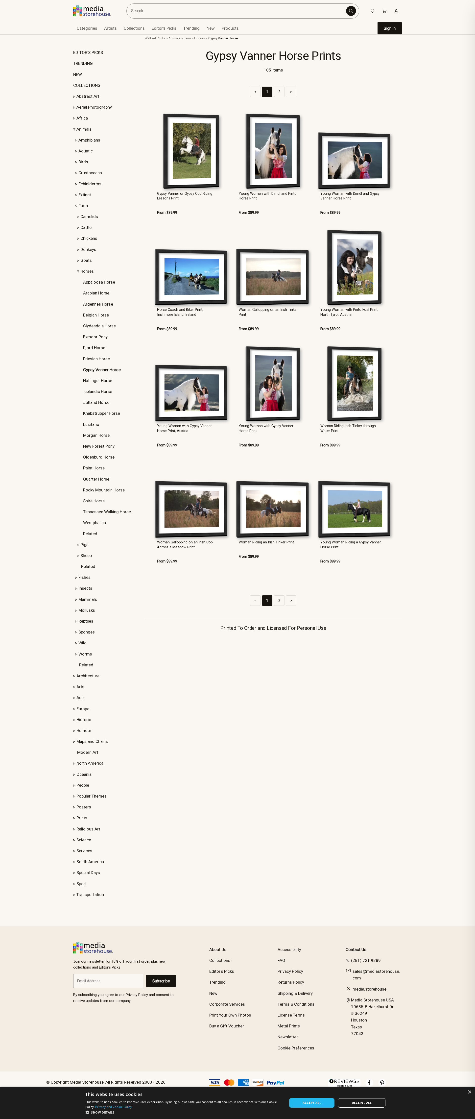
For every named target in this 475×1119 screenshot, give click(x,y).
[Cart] (384, 10)
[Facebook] (369, 1085)
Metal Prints (289, 1025)
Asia (80, 697)
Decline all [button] (362, 1103)
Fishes (84, 577)
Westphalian (94, 522)
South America (90, 861)
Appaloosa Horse (99, 282)
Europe (82, 708)
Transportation (90, 894)
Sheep (86, 555)
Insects (85, 588)
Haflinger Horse (97, 380)
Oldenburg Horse (99, 457)
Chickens (88, 238)
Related (90, 533)
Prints (81, 817)
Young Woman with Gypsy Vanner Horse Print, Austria (184, 428)
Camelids (89, 216)
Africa (82, 118)
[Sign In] (396, 10)
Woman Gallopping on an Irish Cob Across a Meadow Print (185, 544)
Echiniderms (89, 183)
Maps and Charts (92, 741)
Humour (83, 730)
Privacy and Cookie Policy (113, 1107)
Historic (83, 719)
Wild (82, 642)
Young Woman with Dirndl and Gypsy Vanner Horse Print (350, 196)
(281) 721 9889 (366, 960)
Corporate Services (227, 1004)
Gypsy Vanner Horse (223, 38)
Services (84, 850)
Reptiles (85, 621)
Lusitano (91, 424)
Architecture (87, 675)
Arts (80, 686)
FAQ (281, 960)
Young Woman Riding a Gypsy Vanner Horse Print (350, 544)
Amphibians (89, 140)
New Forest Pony (99, 446)
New (211, 28)
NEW (77, 74)
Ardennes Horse (98, 304)
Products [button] (230, 28)
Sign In (390, 28)
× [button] (469, 1092)
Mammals (87, 599)
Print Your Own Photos (230, 1015)
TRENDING (83, 63)
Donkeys (88, 249)
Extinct (84, 194)
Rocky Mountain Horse (104, 489)
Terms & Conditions (296, 1004)
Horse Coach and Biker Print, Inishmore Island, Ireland (180, 312)
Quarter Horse (96, 479)
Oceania (84, 774)
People (82, 785)
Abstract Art (87, 96)
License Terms (291, 1015)
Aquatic (85, 150)
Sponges (86, 632)
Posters (83, 806)
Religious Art (88, 829)
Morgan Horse (96, 435)
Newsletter (288, 1036)
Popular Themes (91, 796)
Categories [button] (87, 28)
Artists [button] (110, 28)
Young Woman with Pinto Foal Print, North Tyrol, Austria (349, 312)
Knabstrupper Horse (101, 413)
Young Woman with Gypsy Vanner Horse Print (266, 428)
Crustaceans (90, 172)
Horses (87, 271)
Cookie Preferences (296, 1048)
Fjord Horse (94, 347)
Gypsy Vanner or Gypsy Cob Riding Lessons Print (184, 196)
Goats (86, 260)
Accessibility (289, 949)
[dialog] (237, 1103)
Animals (84, 129)
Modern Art (87, 752)
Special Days (88, 872)
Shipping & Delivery (295, 993)
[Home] (96, 10)
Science (83, 839)
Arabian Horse (96, 293)
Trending (191, 28)
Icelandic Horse (97, 391)
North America (89, 763)
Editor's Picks (164, 28)
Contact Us (356, 949)
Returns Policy (291, 982)
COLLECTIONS (86, 85)
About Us (217, 949)
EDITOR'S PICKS (88, 52)
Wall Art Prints (155, 38)
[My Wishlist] (372, 10)
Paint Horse (94, 467)
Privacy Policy (290, 971)
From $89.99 (167, 213)
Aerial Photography (94, 107)
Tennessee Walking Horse (107, 511)
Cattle (86, 227)
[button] (183, 1112)
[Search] (351, 11)
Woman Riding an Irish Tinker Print (266, 542)
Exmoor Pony (95, 336)
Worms (85, 654)
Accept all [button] (312, 1103)
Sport (81, 883)
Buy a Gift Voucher (226, 1025)
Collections (134, 28)
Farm (83, 205)
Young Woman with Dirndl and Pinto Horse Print (268, 196)
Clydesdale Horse (99, 325)
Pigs (84, 544)
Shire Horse (94, 500)
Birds (83, 161)
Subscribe (161, 981)
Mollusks (86, 610)
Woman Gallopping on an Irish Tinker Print (268, 312)
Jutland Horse (96, 402)
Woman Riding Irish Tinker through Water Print (348, 428)
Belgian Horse (96, 315)
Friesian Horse (96, 358)
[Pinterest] (382, 1085)
